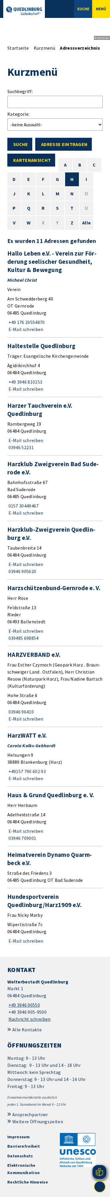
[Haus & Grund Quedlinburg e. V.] (55, 816)
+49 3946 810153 (24, 382)
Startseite (18, 48)
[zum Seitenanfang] (100, 1187)
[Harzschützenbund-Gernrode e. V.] (55, 613)
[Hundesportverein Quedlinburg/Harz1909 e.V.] (55, 918)
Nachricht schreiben (30, 1019)
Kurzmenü (44, 48)
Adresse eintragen (64, 144)
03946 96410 (20, 712)
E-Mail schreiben (25, 329)
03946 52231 (20, 447)
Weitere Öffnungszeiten (37, 1121)
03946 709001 (21, 838)
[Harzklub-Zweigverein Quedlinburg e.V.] (55, 550)
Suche (20, 144)
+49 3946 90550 (23, 1005)
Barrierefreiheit (23, 1146)
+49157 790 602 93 (26, 771)
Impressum (18, 1136)
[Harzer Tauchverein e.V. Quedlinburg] (55, 426)
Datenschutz (20, 1156)
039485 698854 (23, 638)
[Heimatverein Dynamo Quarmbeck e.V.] (55, 867)
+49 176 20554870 (26, 322)
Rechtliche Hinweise (27, 1182)
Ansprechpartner (30, 1114)
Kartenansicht (32, 160)
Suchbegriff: (20, 91)
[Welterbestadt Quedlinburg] (55, 1001)
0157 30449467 (23, 506)
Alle (86, 223)
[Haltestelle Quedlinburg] (55, 367)
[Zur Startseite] (24, 11)
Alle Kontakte (27, 1030)
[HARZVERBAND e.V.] (55, 686)
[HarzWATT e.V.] (55, 756)
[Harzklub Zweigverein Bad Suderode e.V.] (55, 488)
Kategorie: (18, 114)
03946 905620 (21, 571)
